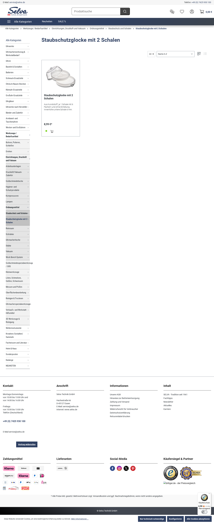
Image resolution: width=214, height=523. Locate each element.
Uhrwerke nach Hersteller (16, 107)
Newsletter (168, 402)
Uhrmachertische (13, 240)
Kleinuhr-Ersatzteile (14, 89)
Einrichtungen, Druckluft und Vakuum (16, 159)
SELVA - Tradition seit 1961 (175, 394)
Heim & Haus (11, 348)
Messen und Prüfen (14, 287)
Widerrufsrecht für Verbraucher (124, 409)
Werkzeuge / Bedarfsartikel (12, 135)
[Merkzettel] (181, 11)
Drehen (9, 151)
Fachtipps (168, 398)
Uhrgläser (10, 101)
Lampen (9, 201)
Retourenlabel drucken (120, 416)
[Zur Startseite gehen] (17, 11)
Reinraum (10, 228)
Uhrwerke (10, 46)
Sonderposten (12, 354)
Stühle (8, 245)
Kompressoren (12, 196)
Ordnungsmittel (12, 207)
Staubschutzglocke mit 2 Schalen (16, 221)
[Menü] (209, 494)
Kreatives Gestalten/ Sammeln (14, 335)
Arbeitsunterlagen (13, 166)
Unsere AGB (115, 394)
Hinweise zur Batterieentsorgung (124, 398)
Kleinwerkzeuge (12, 272)
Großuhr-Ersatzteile (14, 95)
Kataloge (9, 360)
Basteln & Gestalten (14, 66)
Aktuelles (167, 405)
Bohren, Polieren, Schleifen (13, 144)
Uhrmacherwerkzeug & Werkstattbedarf (15, 54)
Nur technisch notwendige (152, 519)
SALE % (62, 21)
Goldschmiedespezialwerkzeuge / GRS (18, 265)
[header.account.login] (191, 11)
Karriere (167, 409)
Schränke (10, 234)
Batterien (9, 72)
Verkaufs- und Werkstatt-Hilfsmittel (16, 312)
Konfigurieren (175, 519)
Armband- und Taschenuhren (12, 120)
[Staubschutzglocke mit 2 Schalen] (60, 77)
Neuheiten (47, 21)
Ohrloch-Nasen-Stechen (16, 84)
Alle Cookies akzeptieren (198, 519)
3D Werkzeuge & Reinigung (13, 321)
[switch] (204, 512)
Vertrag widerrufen (27, 444)
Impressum (115, 405)
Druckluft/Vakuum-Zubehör (14, 174)
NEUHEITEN (11, 365)
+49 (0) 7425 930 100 (201, 2)
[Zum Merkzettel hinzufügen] (72, 86)
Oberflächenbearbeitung (16, 292)
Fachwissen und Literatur (16, 342)
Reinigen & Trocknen (14, 298)
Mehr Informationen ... (80, 519)
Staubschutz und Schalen (16, 213)
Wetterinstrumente (13, 328)
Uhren (8, 61)
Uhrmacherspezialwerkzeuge (18, 304)
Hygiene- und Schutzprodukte (12, 188)
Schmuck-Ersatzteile (14, 78)
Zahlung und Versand (119, 402)
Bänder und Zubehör (14, 112)
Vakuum (9, 251)
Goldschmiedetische (14, 181)
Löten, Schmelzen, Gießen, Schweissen (14, 280)
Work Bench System (14, 257)
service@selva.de (17, 2)
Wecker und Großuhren (15, 127)
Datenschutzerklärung (120, 413)
